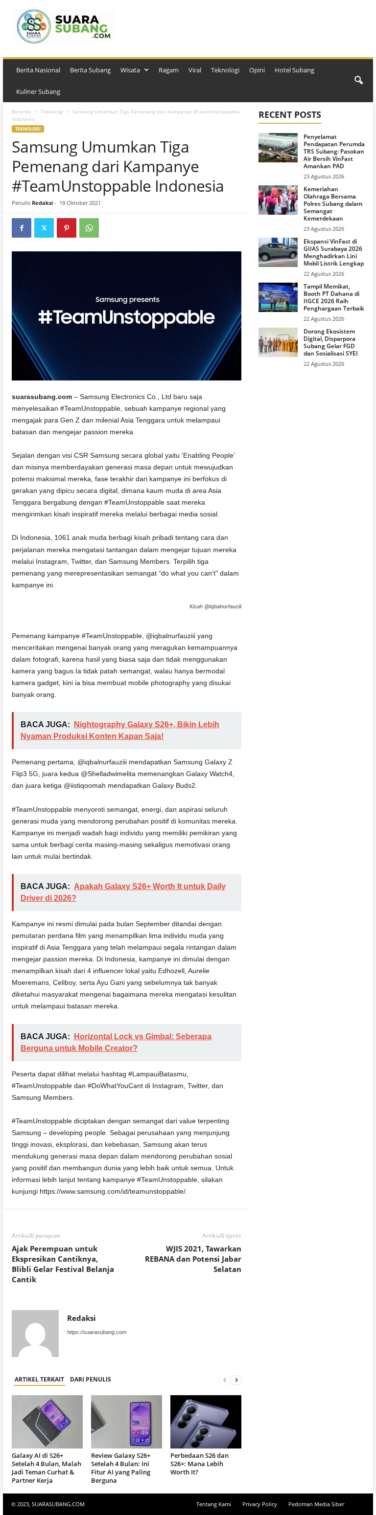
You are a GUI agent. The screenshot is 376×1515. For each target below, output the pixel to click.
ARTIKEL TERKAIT (39, 1379)
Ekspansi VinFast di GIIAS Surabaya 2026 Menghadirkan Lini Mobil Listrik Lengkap (334, 252)
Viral (194, 70)
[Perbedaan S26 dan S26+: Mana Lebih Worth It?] (205, 1421)
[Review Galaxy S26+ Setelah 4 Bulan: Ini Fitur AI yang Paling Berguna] (126, 1421)
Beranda (21, 111)
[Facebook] (21, 228)
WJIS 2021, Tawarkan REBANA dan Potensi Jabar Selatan (193, 1259)
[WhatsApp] (89, 228)
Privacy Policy (259, 1504)
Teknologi (225, 70)
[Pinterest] (66, 228)
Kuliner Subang (38, 91)
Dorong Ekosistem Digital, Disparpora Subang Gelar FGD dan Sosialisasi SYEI (331, 342)
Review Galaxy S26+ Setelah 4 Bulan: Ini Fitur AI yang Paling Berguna (120, 1468)
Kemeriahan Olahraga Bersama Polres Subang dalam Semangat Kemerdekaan (333, 204)
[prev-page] (225, 1380)
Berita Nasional (38, 70)
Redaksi (42, 202)
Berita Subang (90, 70)
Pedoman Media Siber (316, 1504)
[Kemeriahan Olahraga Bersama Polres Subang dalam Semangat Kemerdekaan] (278, 200)
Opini (257, 70)
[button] (358, 80)
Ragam (169, 70)
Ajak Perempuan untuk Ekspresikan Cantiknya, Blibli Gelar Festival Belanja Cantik (63, 1264)
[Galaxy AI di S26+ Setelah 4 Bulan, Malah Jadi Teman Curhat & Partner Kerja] (47, 1421)
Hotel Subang (294, 70)
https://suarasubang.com (96, 1332)
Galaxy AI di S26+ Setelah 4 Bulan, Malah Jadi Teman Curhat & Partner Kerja (46, 1468)
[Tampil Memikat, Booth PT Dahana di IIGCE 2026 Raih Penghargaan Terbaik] (278, 297)
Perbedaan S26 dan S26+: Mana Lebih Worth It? (199, 1463)
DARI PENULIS (90, 1379)
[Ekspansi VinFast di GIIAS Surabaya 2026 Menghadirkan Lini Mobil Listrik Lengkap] (278, 252)
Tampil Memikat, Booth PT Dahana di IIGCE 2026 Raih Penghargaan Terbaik (334, 297)
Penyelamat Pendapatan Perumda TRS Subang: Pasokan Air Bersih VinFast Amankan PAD (334, 151)
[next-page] (236, 1380)
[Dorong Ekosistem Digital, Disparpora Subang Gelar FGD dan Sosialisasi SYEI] (278, 342)
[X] (44, 228)
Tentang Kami (213, 1504)
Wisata (130, 70)
